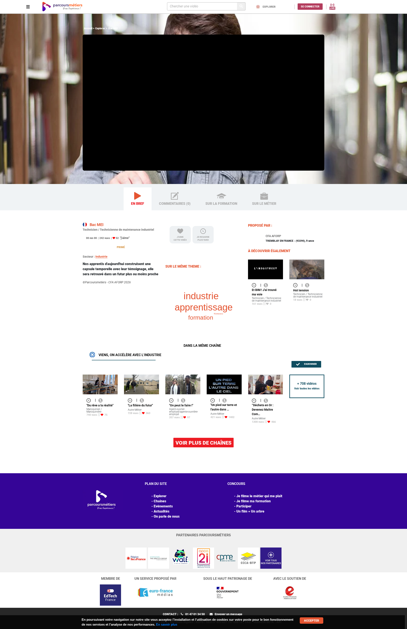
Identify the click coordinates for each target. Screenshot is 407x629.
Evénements (163, 506)
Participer (243, 506)
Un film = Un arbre (250, 511)
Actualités (161, 511)
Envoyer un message (228, 614)
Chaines (160, 501)
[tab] (138, 199)
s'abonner (310, 364)
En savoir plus (166, 624)
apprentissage (204, 307)
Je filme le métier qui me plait (259, 496)
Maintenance (218, 314)
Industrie (101, 256)
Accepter (311, 620)
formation (200, 317)
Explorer (100, 28)
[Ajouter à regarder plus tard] (255, 285)
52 (117, 238)
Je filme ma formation (253, 501)
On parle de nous (167, 516)
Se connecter (310, 6)
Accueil (88, 28)
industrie (201, 296)
